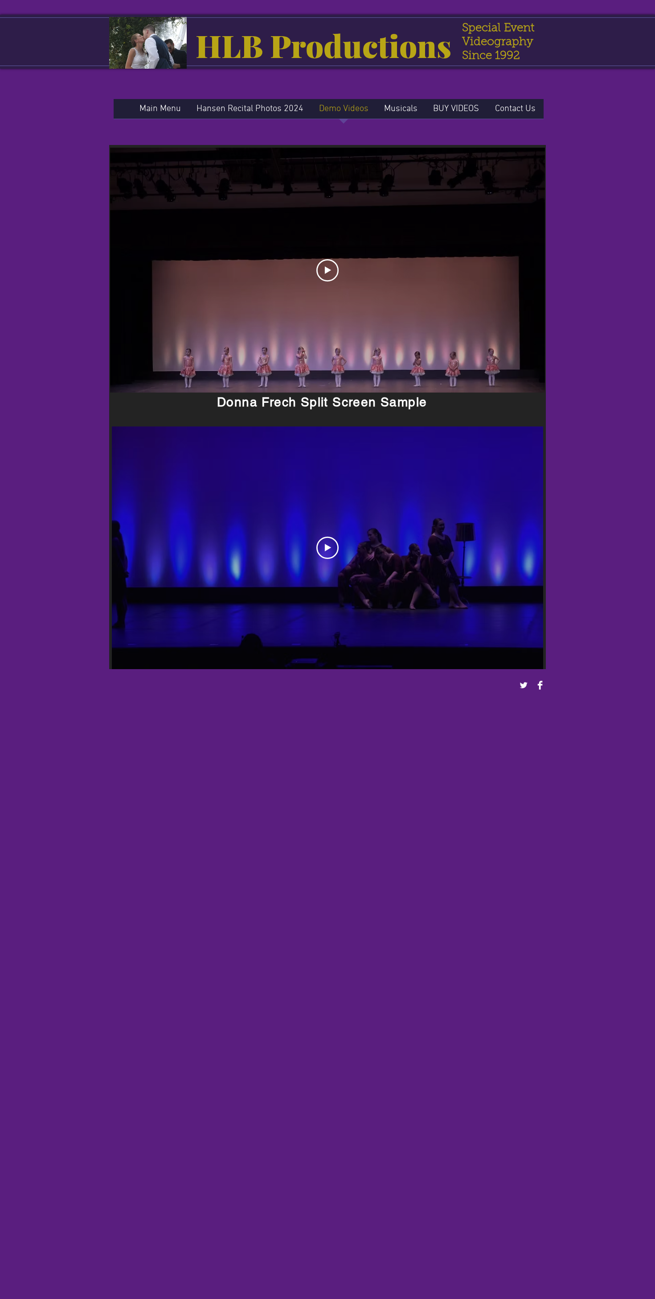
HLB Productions (323, 45)
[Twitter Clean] (523, 685)
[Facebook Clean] (540, 685)
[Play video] (327, 270)
